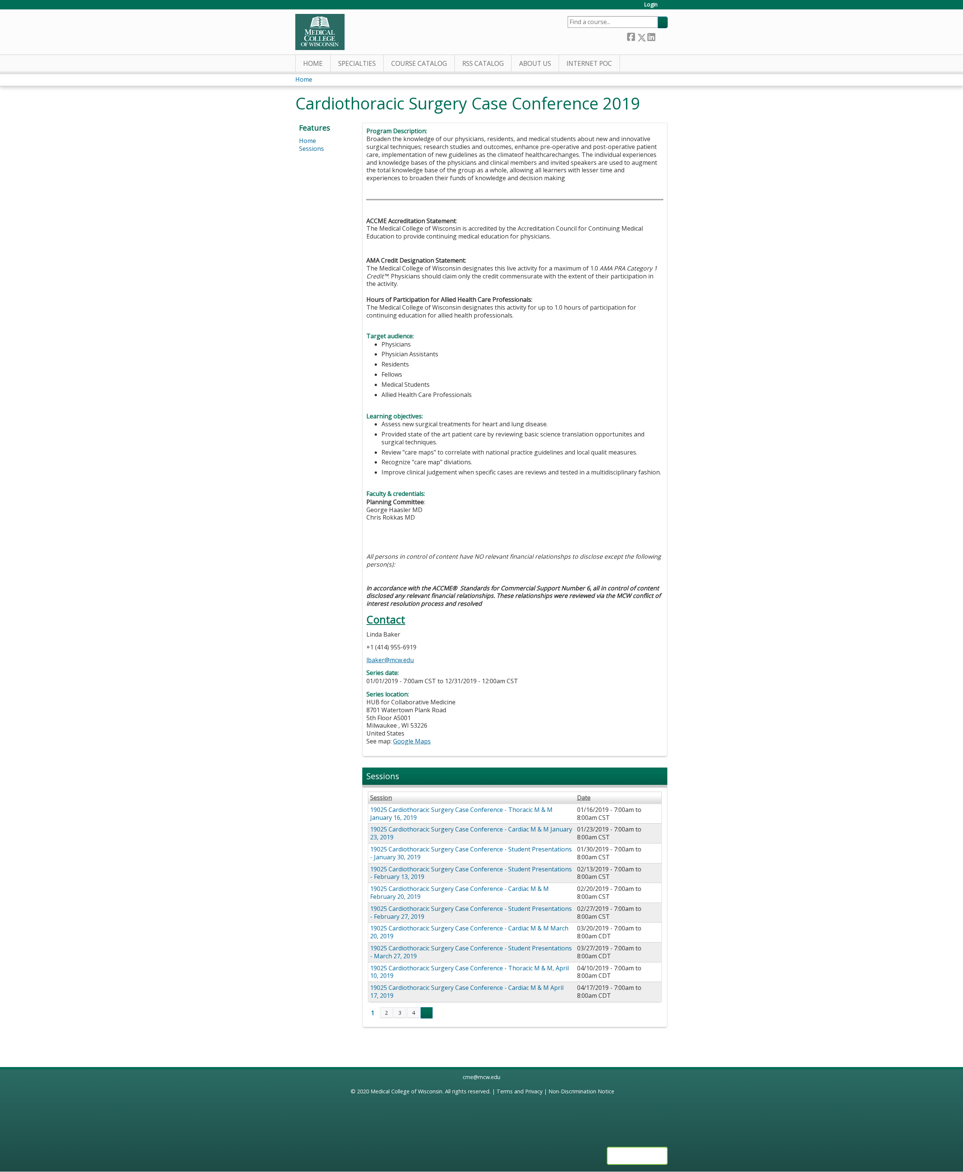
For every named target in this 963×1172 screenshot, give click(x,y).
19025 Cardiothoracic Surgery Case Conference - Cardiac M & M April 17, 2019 (467, 992)
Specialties (357, 63)
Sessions (311, 148)
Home (313, 63)
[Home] (320, 32)
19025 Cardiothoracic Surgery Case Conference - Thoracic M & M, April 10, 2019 (469, 972)
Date (584, 798)
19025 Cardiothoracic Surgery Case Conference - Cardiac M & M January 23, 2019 (471, 833)
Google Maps (412, 741)
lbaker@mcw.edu (390, 660)
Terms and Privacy (519, 1091)
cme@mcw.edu (481, 1077)
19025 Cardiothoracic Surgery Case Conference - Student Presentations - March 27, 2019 (471, 952)
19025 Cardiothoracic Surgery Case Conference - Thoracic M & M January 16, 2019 (461, 814)
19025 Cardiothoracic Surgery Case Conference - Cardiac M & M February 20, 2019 (459, 893)
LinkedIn (651, 36)
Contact (385, 619)
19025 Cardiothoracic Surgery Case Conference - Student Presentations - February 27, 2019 (471, 912)
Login (651, 5)
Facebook (631, 36)
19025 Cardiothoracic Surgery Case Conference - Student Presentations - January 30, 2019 (471, 853)
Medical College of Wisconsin (406, 1091)
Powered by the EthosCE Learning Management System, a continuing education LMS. (637, 1156)
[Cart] (665, 7)
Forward (661, 36)
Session (381, 798)
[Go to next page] (427, 1012)
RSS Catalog (483, 63)
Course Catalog (419, 63)
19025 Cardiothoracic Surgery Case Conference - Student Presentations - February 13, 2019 (471, 873)
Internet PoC (589, 63)
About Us (535, 63)
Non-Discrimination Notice (581, 1091)
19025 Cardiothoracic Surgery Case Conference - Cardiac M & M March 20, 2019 (469, 932)
